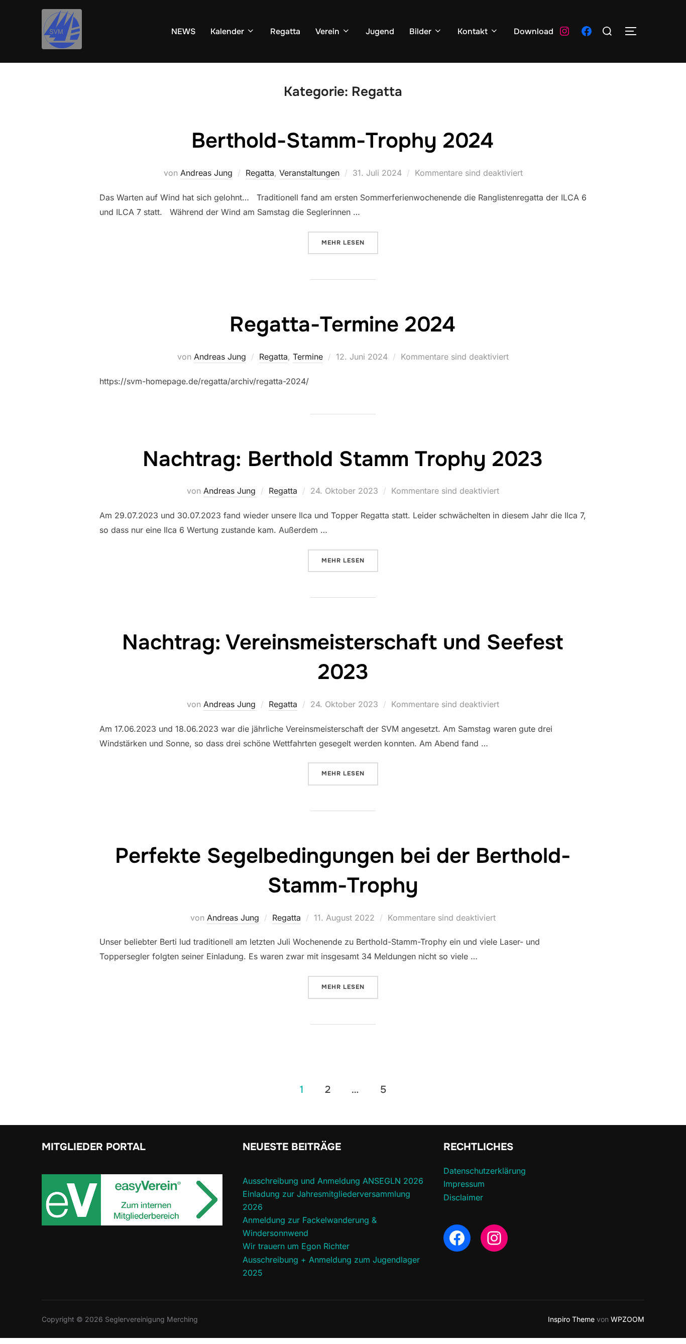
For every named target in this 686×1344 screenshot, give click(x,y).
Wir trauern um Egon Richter (296, 1246)
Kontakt (473, 31)
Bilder (420, 31)
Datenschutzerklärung (484, 1171)
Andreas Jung (206, 173)
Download (533, 31)
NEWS (183, 31)
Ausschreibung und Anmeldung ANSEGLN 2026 (333, 1181)
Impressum (464, 1184)
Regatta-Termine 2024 (342, 324)
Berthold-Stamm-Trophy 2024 (342, 140)
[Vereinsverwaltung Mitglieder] (132, 1222)
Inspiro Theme (571, 1319)
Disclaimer (463, 1197)
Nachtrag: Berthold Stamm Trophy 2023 (343, 459)
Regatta (285, 31)
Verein (327, 31)
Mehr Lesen (349, 242)
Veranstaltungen (309, 173)
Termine (308, 357)
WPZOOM (627, 1319)
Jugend (380, 31)
